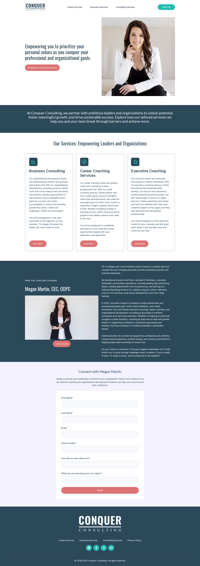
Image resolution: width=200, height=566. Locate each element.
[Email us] (111, 548)
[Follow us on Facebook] (96, 548)
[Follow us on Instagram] (104, 548)
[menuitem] (75, 7)
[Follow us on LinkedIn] (89, 548)
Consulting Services (125, 7)
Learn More (38, 244)
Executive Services (99, 7)
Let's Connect (62, 344)
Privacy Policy (134, 540)
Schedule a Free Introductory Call (42, 68)
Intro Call (166, 7)
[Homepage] (35, 7)
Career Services (74, 7)
